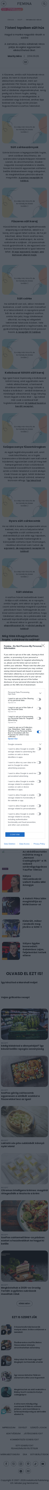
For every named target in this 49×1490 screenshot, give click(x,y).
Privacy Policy (39, 844)
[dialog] (24, 745)
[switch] (39, 699)
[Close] (43, 646)
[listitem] (24, 693)
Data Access (24, 844)
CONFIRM (15, 835)
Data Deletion (9, 844)
